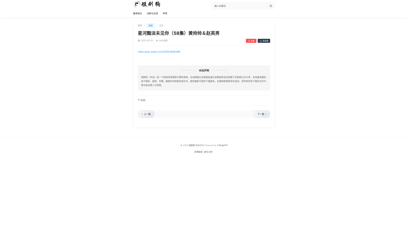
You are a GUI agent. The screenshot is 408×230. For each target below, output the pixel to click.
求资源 (265, 41)
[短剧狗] (147, 4)
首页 (140, 25)
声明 (165, 13)
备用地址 (137, 13)
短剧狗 (192, 145)
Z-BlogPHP (222, 145)
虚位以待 (208, 151)
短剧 (151, 25)
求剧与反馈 (152, 13)
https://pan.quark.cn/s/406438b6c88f (159, 51)
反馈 (253, 41)
